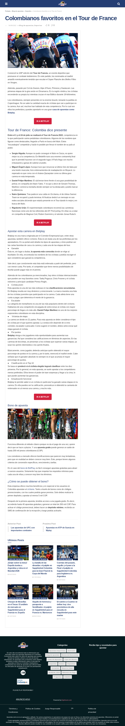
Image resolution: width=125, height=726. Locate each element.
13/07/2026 (12, 616)
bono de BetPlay (28, 468)
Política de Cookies (33, 709)
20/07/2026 (12, 574)
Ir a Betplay (42, 121)
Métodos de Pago (69, 672)
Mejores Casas (67, 668)
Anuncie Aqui (23, 699)
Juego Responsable (52, 709)
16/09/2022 (12, 25)
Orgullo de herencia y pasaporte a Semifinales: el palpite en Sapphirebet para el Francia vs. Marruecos (42, 607)
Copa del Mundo (15, 559)
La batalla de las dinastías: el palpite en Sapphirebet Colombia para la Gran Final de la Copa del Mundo (42, 568)
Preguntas (58, 677)
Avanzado (71, 651)
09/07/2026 (37, 616)
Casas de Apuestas (55, 659)
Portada (7, 11)
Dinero (61, 664)
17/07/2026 (37, 577)
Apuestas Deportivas (57, 651)
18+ (72, 708)
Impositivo (71, 664)
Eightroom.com (67, 700)
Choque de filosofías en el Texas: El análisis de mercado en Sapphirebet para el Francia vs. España (18, 607)
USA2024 (67, 677)
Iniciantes (55, 668)
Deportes (28, 11)
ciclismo (30, 489)
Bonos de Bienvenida (70, 655)
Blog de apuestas (18, 11)
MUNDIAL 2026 (54, 672)
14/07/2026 (61, 580)
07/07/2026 (61, 619)
